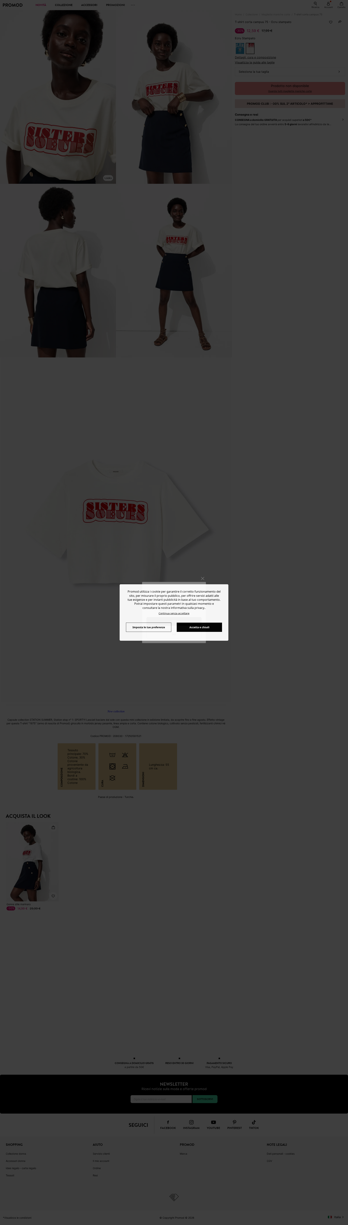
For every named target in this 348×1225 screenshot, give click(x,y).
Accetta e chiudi (199, 627)
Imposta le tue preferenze (148, 627)
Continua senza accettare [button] (174, 613)
